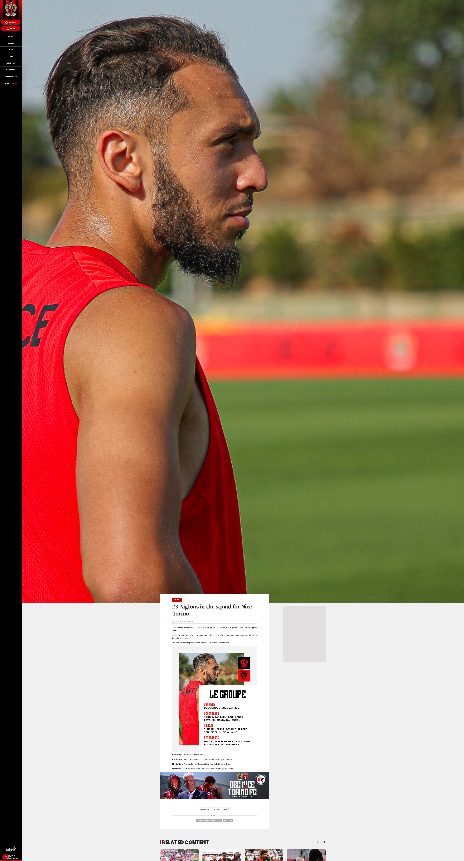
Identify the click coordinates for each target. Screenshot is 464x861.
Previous (318, 842)
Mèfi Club (11, 849)
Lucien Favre (216, 820)
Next (324, 842)
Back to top (204, 809)
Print (225, 809)
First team (228, 820)
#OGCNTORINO (203, 820)
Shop (12, 28)
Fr (8, 83)
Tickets (12, 22)
